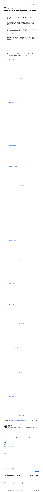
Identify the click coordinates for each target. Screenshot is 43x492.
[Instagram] (32, 4)
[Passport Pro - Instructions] (21, 206)
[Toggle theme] (38, 0)
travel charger (22, 420)
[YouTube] (38, 4)
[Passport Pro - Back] (21, 292)
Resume (22, 484)
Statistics (14, 484)
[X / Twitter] (36, 4)
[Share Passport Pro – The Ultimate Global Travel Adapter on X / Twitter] (31, 420)
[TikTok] (35, 4)
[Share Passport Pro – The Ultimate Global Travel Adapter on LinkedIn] (32, 420)
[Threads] (34, 4)
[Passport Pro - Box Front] (21, 68)
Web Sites (23, 482)
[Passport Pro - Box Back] (21, 90)
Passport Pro (18, 420)
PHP (22, 483)
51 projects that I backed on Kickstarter (21, 29)
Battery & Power (6, 420)
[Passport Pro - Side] (21, 359)
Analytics (14, 483)
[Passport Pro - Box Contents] (21, 175)
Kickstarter (12, 420)
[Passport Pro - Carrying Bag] (21, 249)
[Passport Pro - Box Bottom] (21, 111)
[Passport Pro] (21, 384)
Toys (31, 483)
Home (4, 8)
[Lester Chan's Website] (6, 0)
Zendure (25, 420)
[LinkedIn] (33, 4)
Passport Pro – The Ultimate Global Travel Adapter (20, 10)
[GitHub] (31, 4)
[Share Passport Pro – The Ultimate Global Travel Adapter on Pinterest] (35, 420)
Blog (6, 8)
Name (5, 459)
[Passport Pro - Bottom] (21, 313)
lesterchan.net (10, 426)
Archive (5, 482)
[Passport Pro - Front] (21, 270)
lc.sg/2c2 (37, 420)
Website (5, 464)
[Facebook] (30, 4)
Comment (5, 453)
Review (5, 483)
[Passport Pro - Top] (21, 335)
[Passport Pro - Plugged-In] (21, 405)
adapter (9, 420)
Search (14, 482)
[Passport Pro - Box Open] (21, 154)
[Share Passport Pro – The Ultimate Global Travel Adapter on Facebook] (33, 420)
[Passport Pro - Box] (21, 132)
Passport (16, 14)
